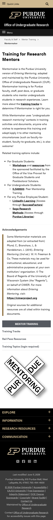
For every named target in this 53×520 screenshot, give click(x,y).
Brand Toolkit (39, 497)
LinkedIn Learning (24, 201)
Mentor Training (29, 39)
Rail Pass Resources (14, 339)
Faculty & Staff (10, 39)
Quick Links (13, 4)
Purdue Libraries (23, 216)
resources (38, 165)
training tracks (30, 104)
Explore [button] (8, 412)
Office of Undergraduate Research (26, 25)
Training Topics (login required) (20, 346)
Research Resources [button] (18, 428)
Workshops (19, 165)
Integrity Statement (19, 494)
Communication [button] (15, 437)
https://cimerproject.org (22, 298)
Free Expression (36, 490)
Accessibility (40, 487)
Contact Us (26, 501)
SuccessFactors (32, 204)
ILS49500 (18, 189)
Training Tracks (11, 331)
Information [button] (12, 420)
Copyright (25, 497)
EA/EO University (16, 490)
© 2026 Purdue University (18, 487)
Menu (10, 32)
